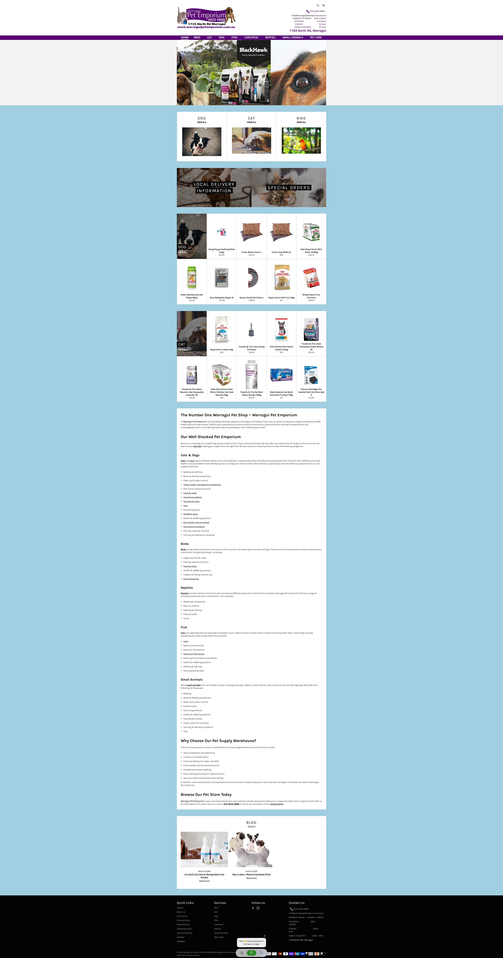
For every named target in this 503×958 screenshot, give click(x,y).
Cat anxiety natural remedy (196, 522)
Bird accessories (191, 579)
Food (185, 641)
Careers (180, 937)
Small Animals (293, 37)
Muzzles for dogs (191, 501)
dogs (192, 460)
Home (185, 37)
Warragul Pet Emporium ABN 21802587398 (199, 952)
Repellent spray (190, 514)
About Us (181, 912)
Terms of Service (184, 933)
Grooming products (192, 497)
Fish (235, 37)
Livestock (252, 37)
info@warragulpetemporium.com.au (308, 15)
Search (180, 907)
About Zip (218, 937)
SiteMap (181, 941)
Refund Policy (183, 924)
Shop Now (216, 94)
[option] (251, 72)
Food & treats (190, 493)
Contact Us (182, 916)
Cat (209, 37)
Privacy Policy (183, 920)
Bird (197, 37)
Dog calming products (194, 526)
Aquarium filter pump (193, 654)
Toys (185, 505)
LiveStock (218, 924)
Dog (222, 37)
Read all (251, 826)
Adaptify (196, 955)
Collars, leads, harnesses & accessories (202, 484)
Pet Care (316, 37)
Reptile (270, 37)
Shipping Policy (184, 928)
